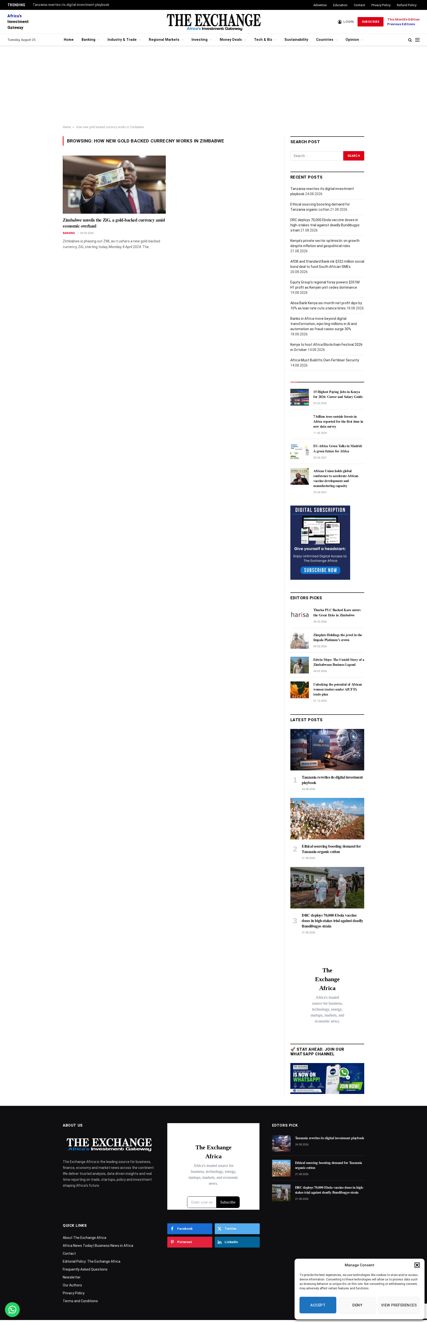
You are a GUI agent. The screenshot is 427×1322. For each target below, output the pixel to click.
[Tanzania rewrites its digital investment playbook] (327, 749)
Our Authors (72, 1285)
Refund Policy (406, 5)
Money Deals (231, 40)
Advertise (320, 5)
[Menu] (417, 40)
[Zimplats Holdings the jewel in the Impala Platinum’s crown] (299, 640)
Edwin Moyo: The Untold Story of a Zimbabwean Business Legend (338, 662)
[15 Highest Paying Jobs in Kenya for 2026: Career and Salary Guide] (299, 397)
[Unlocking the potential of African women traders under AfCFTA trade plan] (299, 689)
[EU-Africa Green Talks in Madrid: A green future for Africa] (299, 451)
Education (340, 5)
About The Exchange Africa (84, 1238)
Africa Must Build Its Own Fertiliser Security (324, 360)
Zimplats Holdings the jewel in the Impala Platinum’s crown (337, 637)
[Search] (410, 40)
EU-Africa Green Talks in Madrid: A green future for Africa (338, 448)
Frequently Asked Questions (85, 1269)
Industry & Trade (122, 40)
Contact (359, 5)
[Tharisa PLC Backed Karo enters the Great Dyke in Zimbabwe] (299, 615)
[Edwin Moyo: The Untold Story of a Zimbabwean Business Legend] (299, 665)
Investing (200, 40)
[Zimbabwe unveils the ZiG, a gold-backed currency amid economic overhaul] (114, 184)
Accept (317, 1305)
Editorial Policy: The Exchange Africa (91, 1261)
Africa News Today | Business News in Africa (98, 1246)
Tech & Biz (263, 40)
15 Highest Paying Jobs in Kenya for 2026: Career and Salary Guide (338, 394)
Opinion (352, 40)
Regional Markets (164, 40)
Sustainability (296, 40)
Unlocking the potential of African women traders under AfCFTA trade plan (337, 689)
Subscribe (370, 21)
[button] (417, 1265)
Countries (324, 40)
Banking (88, 40)
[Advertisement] (213, 85)
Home (69, 40)
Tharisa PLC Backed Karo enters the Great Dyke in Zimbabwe (337, 612)
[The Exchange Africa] (213, 22)
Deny (357, 1305)
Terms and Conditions (80, 1301)
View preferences (399, 1305)
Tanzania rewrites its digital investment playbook (71, 5)
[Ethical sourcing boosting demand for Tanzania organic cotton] (327, 818)
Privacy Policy (380, 5)
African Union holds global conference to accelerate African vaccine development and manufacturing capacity (335, 478)
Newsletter (72, 1277)
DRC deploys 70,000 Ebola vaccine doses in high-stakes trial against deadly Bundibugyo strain (325, 225)
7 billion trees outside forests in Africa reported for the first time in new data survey (338, 421)
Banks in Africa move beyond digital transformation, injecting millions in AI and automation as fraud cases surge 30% (323, 324)
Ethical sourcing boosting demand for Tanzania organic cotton (331, 848)
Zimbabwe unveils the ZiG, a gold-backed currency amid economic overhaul (114, 223)
